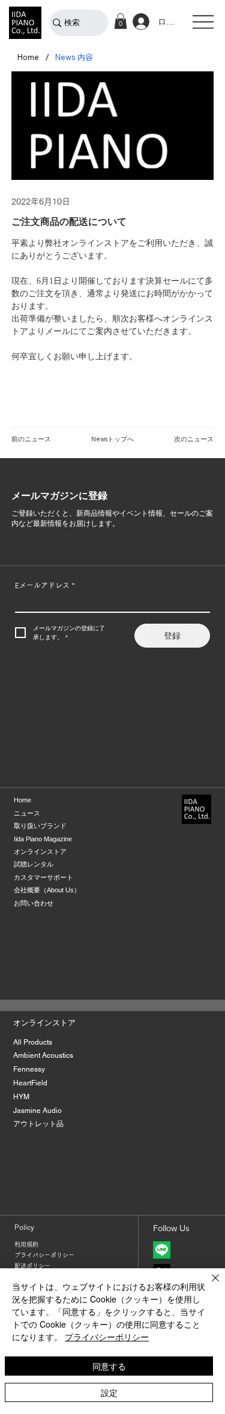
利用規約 (26, 1244)
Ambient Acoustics (43, 1055)
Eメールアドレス (44, 585)
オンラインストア (40, 851)
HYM (21, 1097)
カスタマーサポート (43, 877)
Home (22, 800)
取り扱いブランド (40, 825)
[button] (120, 21)
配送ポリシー (32, 1266)
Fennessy (29, 1069)
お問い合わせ (33, 903)
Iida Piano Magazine (43, 839)
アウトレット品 (38, 1124)
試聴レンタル (33, 864)
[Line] (161, 1250)
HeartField (30, 1083)
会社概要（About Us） (47, 889)
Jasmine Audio (37, 1110)
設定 (109, 1392)
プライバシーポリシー (44, 1255)
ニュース (27, 813)
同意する (109, 1366)
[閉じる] (208, 1285)
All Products (32, 1042)
